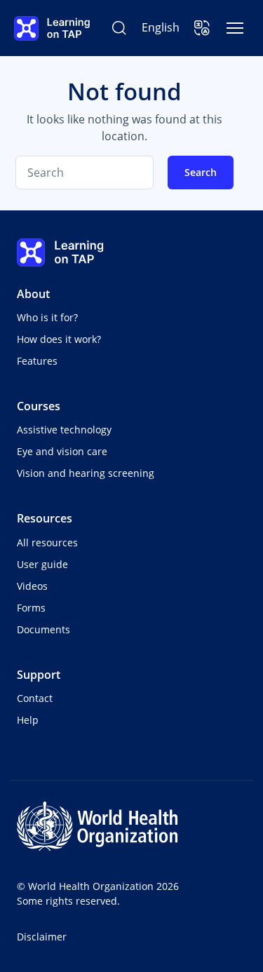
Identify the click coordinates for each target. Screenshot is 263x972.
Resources (44, 518)
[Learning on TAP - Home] (52, 28)
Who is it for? (47, 317)
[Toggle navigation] (235, 28)
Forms (31, 607)
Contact (35, 698)
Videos (32, 586)
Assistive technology (64, 429)
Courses (38, 406)
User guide (42, 564)
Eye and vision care (62, 451)
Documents (43, 629)
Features (37, 360)
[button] (202, 28)
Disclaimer (42, 936)
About (33, 294)
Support (38, 674)
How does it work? (59, 339)
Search (200, 172)
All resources (47, 542)
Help (28, 720)
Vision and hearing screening (85, 473)
